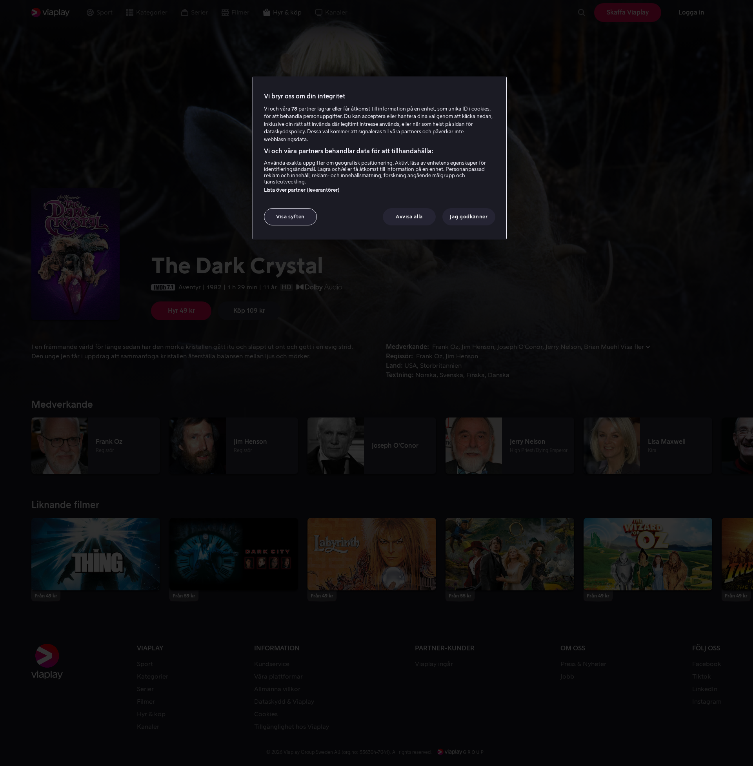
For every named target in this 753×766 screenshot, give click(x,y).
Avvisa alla (409, 216)
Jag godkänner (468, 216)
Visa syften (290, 216)
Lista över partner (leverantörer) (302, 189)
